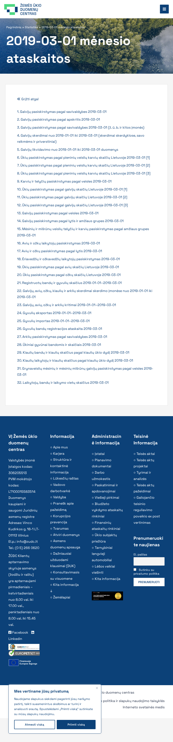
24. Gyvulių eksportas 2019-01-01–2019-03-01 (54, 313)
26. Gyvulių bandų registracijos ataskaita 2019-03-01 (59, 328)
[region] (54, 709)
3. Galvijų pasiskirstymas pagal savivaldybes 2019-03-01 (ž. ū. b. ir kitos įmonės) (80, 127)
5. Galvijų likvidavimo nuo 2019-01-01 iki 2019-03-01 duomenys (67, 149)
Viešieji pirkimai (107, 497)
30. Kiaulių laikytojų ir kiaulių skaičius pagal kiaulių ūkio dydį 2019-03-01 (75, 360)
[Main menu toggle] (164, 9)
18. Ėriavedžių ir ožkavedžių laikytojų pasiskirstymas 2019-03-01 (68, 259)
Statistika (31, 27)
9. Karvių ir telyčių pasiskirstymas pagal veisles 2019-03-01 (64, 181)
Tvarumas (61, 528)
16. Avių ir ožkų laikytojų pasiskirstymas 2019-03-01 (58, 243)
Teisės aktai (146, 454)
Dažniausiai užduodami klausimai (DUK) (62, 559)
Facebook (19, 632)
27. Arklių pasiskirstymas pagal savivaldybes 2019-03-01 (62, 336)
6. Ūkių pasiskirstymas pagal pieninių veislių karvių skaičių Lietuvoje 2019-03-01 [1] (83, 157)
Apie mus (60, 447)
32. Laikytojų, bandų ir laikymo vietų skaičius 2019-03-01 (63, 382)
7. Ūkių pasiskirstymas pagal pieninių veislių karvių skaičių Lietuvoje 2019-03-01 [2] (83, 165)
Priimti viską (76, 724)
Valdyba (59, 497)
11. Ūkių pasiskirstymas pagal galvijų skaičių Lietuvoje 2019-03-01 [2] (72, 197)
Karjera (58, 453)
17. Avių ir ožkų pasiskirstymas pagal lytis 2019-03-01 (59, 251)
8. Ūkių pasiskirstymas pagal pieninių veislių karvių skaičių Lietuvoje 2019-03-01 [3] (83, 173)
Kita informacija (107, 579)
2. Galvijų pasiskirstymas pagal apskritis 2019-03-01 (58, 119)
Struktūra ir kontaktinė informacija (61, 465)
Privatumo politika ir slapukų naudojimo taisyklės (125, 701)
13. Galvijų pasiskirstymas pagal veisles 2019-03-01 (58, 213)
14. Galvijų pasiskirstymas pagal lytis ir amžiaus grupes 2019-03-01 (70, 221)
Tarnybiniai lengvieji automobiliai (102, 553)
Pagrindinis (13, 27)
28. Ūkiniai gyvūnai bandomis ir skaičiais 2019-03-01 (59, 344)
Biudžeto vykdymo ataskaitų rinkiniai (107, 510)
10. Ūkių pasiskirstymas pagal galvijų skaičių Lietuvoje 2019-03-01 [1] (72, 189)
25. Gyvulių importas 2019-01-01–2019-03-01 (53, 321)
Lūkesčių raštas (65, 478)
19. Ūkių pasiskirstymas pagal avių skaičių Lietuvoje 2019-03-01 (68, 267)
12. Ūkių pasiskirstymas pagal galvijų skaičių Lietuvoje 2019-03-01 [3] (72, 205)
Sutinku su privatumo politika (146, 571)
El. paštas (140, 554)
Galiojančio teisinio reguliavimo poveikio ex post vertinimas (147, 510)
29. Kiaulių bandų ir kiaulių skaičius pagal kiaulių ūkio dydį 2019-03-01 (73, 352)
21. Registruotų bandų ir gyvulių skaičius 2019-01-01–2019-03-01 (69, 283)
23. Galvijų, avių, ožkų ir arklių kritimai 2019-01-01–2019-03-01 (66, 305)
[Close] (96, 687)
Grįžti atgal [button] (29, 99)
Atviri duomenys (66, 535)
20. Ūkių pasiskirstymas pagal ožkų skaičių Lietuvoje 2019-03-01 (69, 275)
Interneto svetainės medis (144, 707)
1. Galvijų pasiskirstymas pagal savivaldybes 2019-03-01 (62, 111)
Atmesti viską (34, 724)
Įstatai (100, 454)
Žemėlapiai (61, 597)
